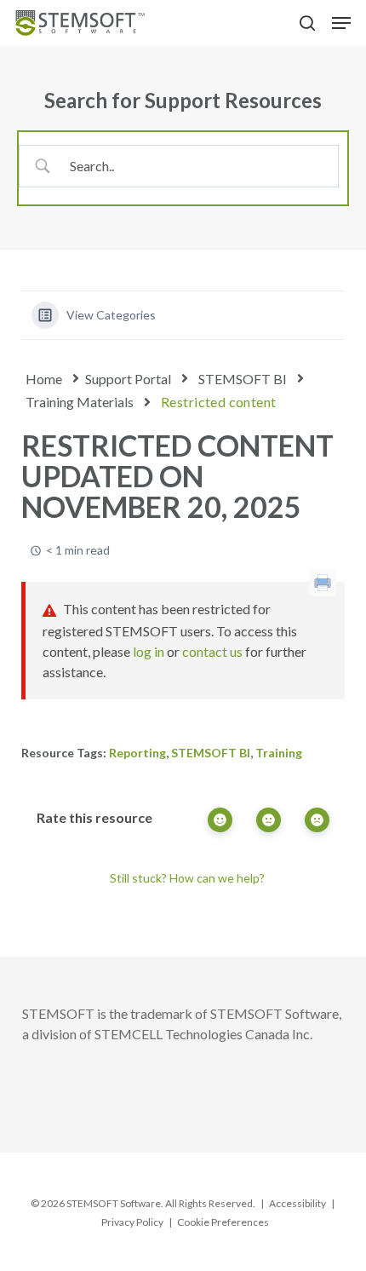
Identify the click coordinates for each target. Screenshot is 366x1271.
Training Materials (80, 402)
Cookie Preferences (223, 1222)
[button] (341, 23)
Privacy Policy (132, 1222)
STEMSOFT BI (242, 379)
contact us (212, 651)
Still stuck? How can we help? (187, 878)
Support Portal (128, 379)
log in (148, 651)
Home (44, 379)
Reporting (137, 752)
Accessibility (297, 1203)
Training (278, 752)
